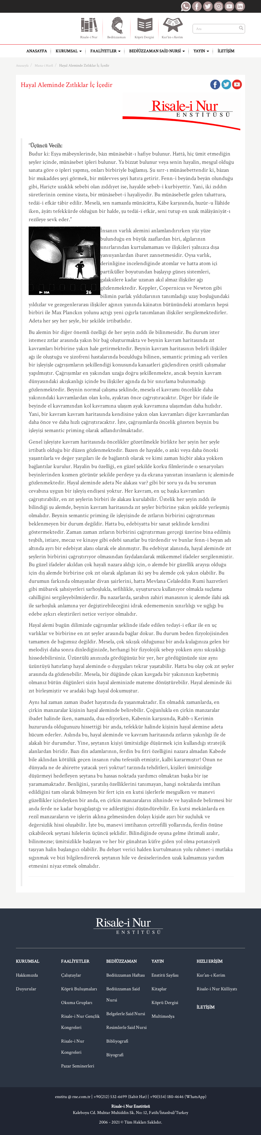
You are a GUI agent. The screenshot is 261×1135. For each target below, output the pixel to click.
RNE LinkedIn (240, 6)
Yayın (200, 51)
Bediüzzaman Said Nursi (155, 51)
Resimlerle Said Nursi (126, 1027)
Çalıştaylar (71, 975)
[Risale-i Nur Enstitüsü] (42, 26)
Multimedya (163, 1016)
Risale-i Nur (88, 37)
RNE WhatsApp (186, 6)
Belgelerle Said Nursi (125, 1014)
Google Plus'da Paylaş (237, 84)
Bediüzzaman (116, 37)
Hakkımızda (27, 975)
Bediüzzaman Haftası (125, 975)
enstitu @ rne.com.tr (72, 1097)
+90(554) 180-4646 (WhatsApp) (178, 1097)
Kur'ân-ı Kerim (172, 37)
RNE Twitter (207, 6)
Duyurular (26, 989)
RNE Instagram (218, 6)
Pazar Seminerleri (77, 1066)
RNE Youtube (229, 6)
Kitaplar (159, 989)
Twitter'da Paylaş (226, 84)
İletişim (226, 51)
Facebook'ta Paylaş (215, 84)
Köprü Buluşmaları (79, 989)
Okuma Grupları (76, 1003)
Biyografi (114, 1055)
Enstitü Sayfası (165, 975)
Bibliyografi (117, 1041)
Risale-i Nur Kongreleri (72, 1046)
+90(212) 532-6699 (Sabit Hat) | (122, 1097)
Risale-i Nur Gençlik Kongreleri (80, 1021)
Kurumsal (67, 51)
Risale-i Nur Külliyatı (217, 989)
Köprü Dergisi (144, 37)
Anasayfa (36, 51)
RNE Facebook (197, 6)
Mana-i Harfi (44, 65)
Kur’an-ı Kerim (211, 975)
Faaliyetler (103, 51)
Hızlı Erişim (209, 961)
